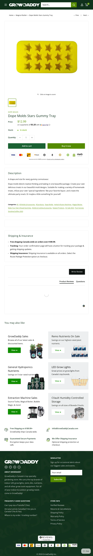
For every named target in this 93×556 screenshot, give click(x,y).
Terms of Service (57, 520)
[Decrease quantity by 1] (20, 137)
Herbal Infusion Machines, (63, 204)
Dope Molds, (49, 204)
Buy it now (66, 146)
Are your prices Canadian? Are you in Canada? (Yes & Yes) (20, 510)
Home (11, 15)
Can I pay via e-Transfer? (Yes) (17, 505)
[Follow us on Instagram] (14, 467)
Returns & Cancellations (60, 509)
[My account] (82, 5)
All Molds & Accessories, (27, 204)
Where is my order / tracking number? (21, 515)
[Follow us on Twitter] (10, 467)
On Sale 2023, (69, 208)
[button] (51, 125)
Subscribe (58, 479)
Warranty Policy (57, 516)
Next (85, 15)
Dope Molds (13, 112)
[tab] (66, 282)
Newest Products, (59, 208)
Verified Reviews (57, 505)
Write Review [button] (76, 271)
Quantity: (12, 137)
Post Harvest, (79, 208)
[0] (86, 4)
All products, (40, 204)
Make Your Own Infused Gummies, (19, 208)
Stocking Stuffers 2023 (15, 211)
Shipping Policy (56, 512)
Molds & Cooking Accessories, (42, 208)
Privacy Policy (56, 523)
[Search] (74, 4)
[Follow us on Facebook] (6, 467)
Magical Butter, (77, 204)
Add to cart (27, 146)
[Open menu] (6, 5)
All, (18, 204)
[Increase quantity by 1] (32, 137)
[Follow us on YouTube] (19, 467)
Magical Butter (21, 15)
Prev (77, 15)
